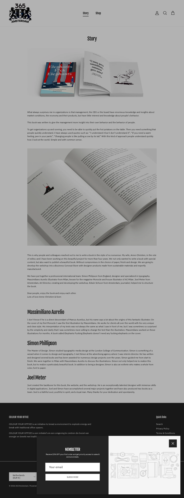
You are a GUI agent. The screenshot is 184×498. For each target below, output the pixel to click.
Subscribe (73, 477)
